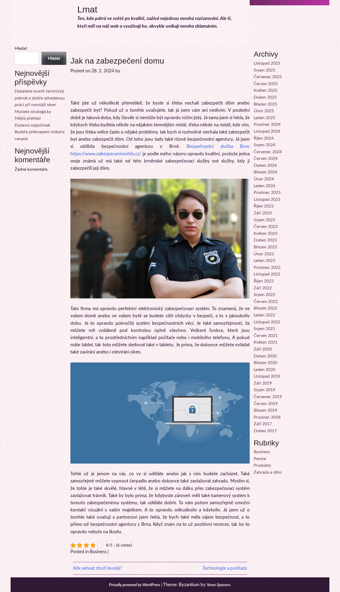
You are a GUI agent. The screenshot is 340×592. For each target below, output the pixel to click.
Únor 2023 (264, 254)
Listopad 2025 (267, 63)
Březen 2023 (265, 247)
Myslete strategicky (33, 112)
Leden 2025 (264, 118)
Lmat (87, 9)
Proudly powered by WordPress (134, 585)
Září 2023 (263, 213)
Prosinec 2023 (267, 192)
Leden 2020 (264, 370)
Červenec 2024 (268, 152)
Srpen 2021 (264, 329)
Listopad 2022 (267, 274)
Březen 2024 (265, 172)
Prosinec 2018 (267, 417)
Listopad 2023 (267, 199)
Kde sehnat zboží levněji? (97, 568)
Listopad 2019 (267, 376)
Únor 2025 (264, 111)
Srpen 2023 (264, 220)
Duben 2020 (265, 356)
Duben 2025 (265, 97)
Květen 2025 (265, 90)
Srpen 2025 (264, 70)
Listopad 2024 (267, 131)
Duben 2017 (265, 431)
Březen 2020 (265, 363)
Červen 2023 (266, 226)
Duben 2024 (265, 165)
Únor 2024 (264, 179)
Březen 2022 (265, 308)
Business (98, 551)
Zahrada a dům (268, 472)
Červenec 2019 (268, 397)
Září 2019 (263, 383)
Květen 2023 (265, 233)
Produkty (262, 465)
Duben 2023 (265, 240)
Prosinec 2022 (267, 267)
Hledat (21, 48)
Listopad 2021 (267, 322)
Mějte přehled (28, 118)
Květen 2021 (265, 342)
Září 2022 (263, 288)
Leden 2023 (264, 261)
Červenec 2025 (268, 77)
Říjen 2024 (264, 138)
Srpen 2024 (264, 145)
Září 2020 (263, 349)
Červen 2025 (266, 84)
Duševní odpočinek (32, 125)
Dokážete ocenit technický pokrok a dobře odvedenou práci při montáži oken (40, 98)
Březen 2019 (265, 410)
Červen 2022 (266, 301)
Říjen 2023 (264, 206)
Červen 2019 (266, 404)
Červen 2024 (266, 158)
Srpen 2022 (264, 295)
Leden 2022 (264, 315)
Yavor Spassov (218, 585)
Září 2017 (263, 424)
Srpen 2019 (264, 390)
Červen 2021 (266, 335)
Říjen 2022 (264, 281)
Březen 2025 (265, 104)
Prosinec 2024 (267, 124)
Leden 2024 (264, 186)
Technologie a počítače (224, 568)
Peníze (260, 459)
